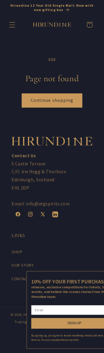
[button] (12, 24)
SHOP (17, 251)
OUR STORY (23, 265)
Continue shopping (52, 100)
